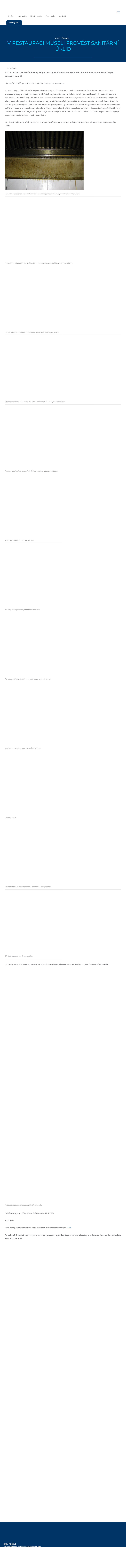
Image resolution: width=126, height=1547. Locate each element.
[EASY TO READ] (7, 1538)
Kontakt (62, 16)
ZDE (69, 1227)
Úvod (57, 38)
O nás (10, 16)
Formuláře (50, 16)
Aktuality (22, 16)
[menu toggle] (118, 12)
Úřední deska (36, 16)
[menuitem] (11, 16)
